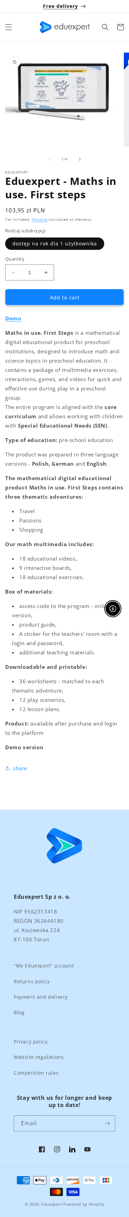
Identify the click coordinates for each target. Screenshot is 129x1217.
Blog (19, 1012)
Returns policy (32, 981)
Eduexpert (51, 1204)
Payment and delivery (41, 997)
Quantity (14, 259)
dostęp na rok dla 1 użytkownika (54, 243)
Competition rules (36, 1073)
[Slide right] (79, 159)
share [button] (20, 768)
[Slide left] (49, 159)
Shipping (39, 219)
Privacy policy (30, 1041)
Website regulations (39, 1057)
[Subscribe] (107, 1123)
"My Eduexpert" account (44, 965)
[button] (8, 27)
